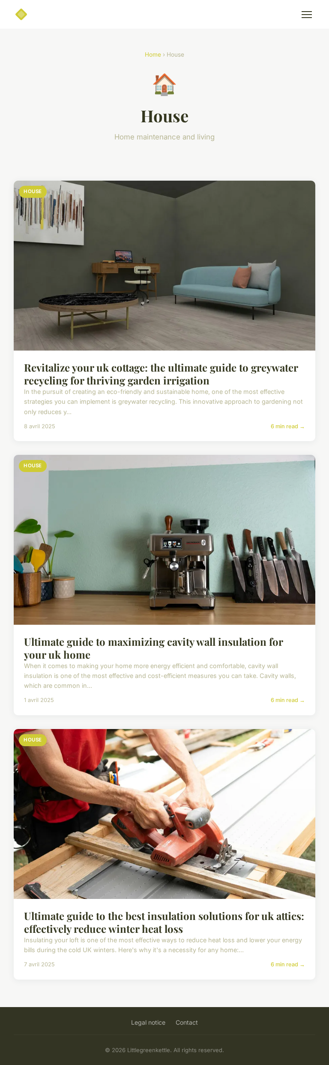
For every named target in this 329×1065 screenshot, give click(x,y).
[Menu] (306, 14)
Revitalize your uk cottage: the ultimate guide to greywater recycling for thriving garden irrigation (161, 373)
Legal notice (148, 1022)
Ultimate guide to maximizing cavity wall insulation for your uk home (153, 648)
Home (153, 54)
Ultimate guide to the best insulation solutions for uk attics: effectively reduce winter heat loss (164, 922)
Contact (187, 1022)
